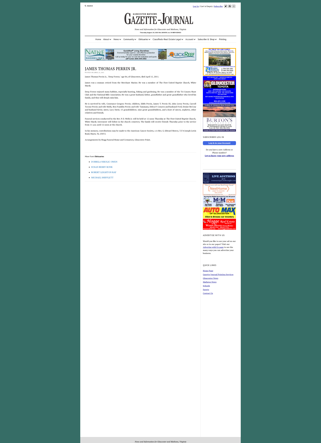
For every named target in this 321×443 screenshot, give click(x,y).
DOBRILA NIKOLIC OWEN (104, 161)
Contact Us (208, 293)
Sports (206, 289)
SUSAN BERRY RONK (102, 166)
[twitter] (225, 6)
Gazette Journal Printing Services (218, 274)
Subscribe (218, 6)
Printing (222, 39)
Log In (196, 6)
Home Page (208, 270)
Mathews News (209, 282)
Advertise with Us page (213, 247)
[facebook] (229, 6)
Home (98, 39)
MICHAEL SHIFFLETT (102, 177)
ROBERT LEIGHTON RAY (103, 172)
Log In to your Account (219, 143)
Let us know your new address (219, 155)
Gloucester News (210, 278)
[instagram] (233, 6)
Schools (206, 285)
